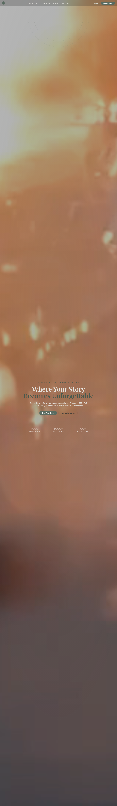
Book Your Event (107, 3)
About (38, 3)
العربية (96, 3)
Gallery (56, 3)
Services (46, 3)
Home (31, 3)
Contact (65, 3)
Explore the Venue (68, 413)
